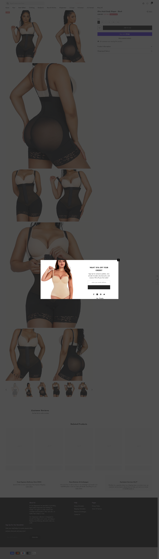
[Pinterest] (100, 294)
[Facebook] (93, 294)
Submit (99, 287)
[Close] (118, 260)
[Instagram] (97, 294)
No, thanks (99, 298)
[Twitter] (104, 294)
